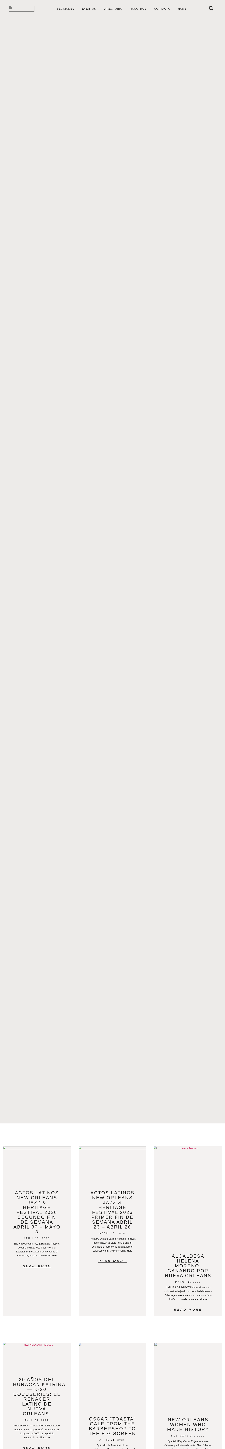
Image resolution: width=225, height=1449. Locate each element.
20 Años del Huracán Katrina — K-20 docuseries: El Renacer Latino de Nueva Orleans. (39, 1396)
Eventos (89, 8)
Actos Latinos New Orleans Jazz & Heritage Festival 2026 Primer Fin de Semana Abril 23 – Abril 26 (112, 1209)
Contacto (162, 8)
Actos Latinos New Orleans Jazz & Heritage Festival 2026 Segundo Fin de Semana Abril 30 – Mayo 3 (36, 1212)
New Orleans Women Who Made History (188, 1424)
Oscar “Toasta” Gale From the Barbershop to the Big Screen (112, 1426)
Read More (37, 1266)
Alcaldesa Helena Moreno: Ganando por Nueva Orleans (188, 1266)
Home (182, 8)
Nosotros (138, 8)
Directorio (113, 8)
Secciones (65, 8)
